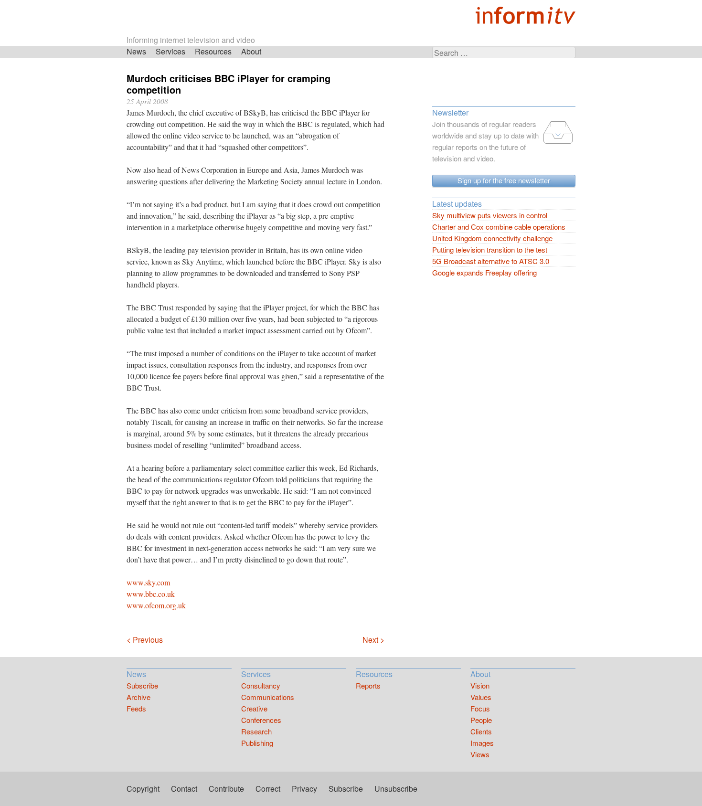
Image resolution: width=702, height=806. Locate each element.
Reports (368, 685)
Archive (138, 697)
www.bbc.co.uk (151, 594)
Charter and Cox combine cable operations (498, 227)
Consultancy (260, 685)
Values (480, 697)
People (481, 720)
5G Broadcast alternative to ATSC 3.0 (490, 261)
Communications (267, 697)
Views (479, 754)
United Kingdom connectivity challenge (492, 238)
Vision (479, 685)
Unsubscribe (395, 788)
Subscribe (142, 685)
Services (170, 51)
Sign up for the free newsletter (503, 180)
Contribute (226, 788)
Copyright (143, 788)
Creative (254, 708)
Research (256, 731)
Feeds (136, 708)
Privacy (304, 788)
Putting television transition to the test (489, 249)
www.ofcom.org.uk (156, 605)
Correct (267, 788)
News (136, 51)
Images (482, 743)
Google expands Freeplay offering (484, 272)
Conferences (261, 720)
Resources (213, 51)
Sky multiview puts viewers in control (489, 215)
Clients (481, 731)
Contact (184, 788)
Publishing (257, 743)
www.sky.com (148, 582)
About (251, 51)
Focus (480, 708)
